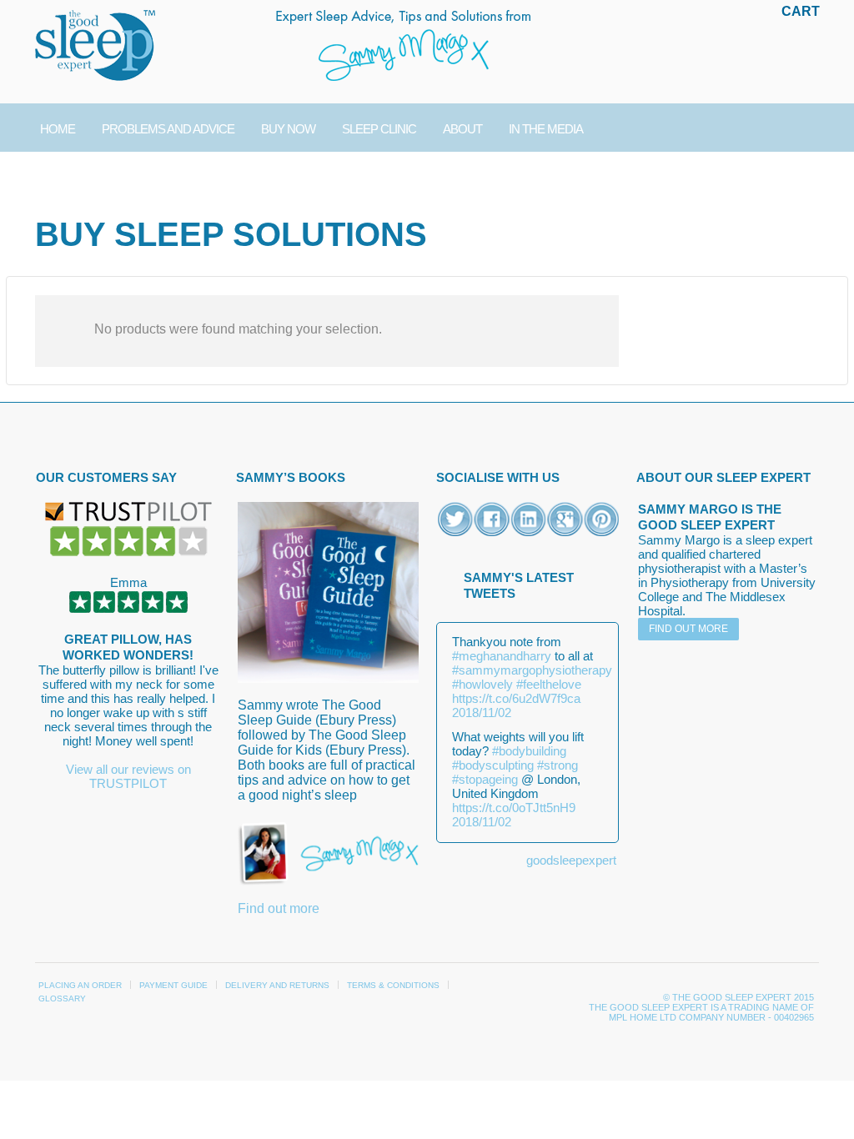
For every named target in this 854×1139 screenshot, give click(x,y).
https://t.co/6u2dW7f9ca (516, 698)
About (462, 129)
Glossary (62, 998)
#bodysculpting (493, 765)
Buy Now (288, 129)
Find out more (278, 908)
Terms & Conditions (393, 985)
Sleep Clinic (379, 129)
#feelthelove (548, 684)
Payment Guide (173, 985)
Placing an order (80, 985)
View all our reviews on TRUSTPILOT (128, 776)
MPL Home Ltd (642, 1017)
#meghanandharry (501, 656)
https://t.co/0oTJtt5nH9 (513, 807)
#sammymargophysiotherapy (532, 670)
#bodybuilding (529, 751)
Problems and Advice (168, 129)
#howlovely (482, 684)
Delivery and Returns (277, 985)
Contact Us (76, 177)
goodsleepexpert (571, 860)
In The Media (546, 129)
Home (57, 129)
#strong (557, 765)
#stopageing (485, 779)
